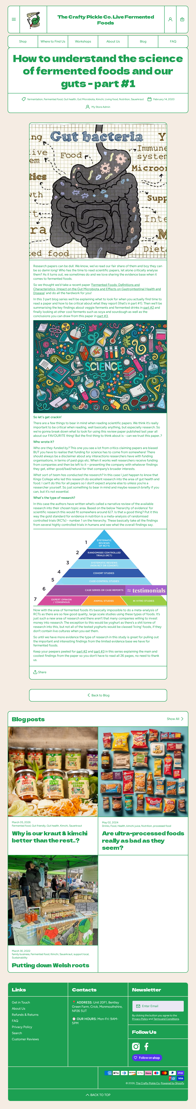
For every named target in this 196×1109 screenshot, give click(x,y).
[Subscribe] (178, 1006)
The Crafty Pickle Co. (148, 1083)
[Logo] (33, 19)
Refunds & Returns (25, 1015)
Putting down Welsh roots (50, 964)
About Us (18, 1008)
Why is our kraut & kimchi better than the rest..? (49, 836)
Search (17, 1033)
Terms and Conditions (166, 1018)
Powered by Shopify (172, 1083)
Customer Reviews (25, 1039)
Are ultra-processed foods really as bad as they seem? (143, 840)
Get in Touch (21, 1002)
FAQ (15, 1021)
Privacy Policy (22, 1027)
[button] (182, 19)
